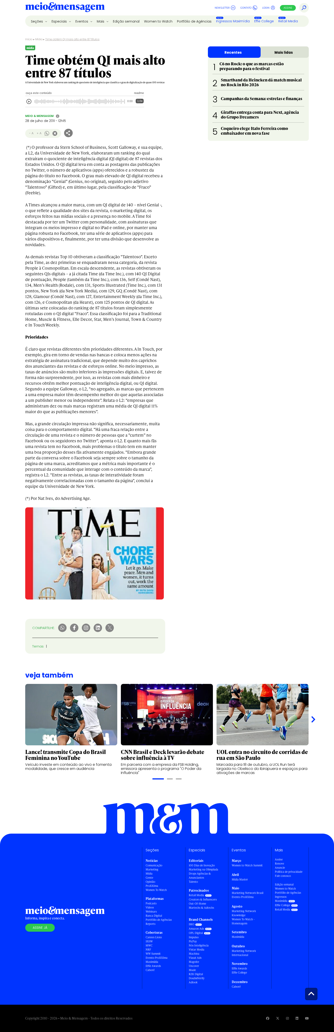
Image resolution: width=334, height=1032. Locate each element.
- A (31, 133)
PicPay (193, 941)
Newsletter (222, 8)
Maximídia (152, 962)
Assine (288, 8)
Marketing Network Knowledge (244, 913)
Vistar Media (196, 949)
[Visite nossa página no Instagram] (287, 1018)
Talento (193, 882)
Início (28, 39)
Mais (101, 21)
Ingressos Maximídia (233, 21)
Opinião (150, 882)
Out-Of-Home (197, 904)
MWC (149, 945)
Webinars (151, 911)
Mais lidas (283, 52)
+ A (39, 133)
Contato (246, 8)
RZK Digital (196, 974)
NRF (148, 949)
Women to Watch (158, 21)
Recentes (233, 52)
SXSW (149, 941)
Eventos (82, 21)
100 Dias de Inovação (202, 865)
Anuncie (280, 868)
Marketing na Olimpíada (203, 869)
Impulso (194, 937)
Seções (37, 21)
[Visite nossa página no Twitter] (277, 1018)
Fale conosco (283, 876)
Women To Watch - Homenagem (243, 921)
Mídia (38, 39)
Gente (149, 878)
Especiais (60, 21)
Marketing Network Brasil (247, 893)
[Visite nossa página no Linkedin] (297, 1018)
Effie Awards (153, 966)
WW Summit (153, 954)
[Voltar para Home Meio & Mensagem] (65, 7)
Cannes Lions (154, 937)
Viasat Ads (195, 958)
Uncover (194, 966)
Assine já (40, 927)
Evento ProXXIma (156, 958)
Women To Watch (156, 890)
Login (265, 8)
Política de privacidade (288, 872)
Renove (279, 863)
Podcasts (151, 903)
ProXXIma (152, 886)
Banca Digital (154, 916)
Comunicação (154, 865)
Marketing (152, 869)
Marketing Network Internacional (244, 953)
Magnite (194, 962)
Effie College (264, 21)
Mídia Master (240, 879)
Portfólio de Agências (194, 21)
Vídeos (150, 907)
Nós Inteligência (199, 945)
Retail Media (288, 21)
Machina (194, 954)
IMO (191, 924)
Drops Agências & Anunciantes (200, 876)
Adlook (193, 982)
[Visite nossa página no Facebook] (267, 1018)
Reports (150, 924)
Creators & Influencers (203, 899)
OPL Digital (196, 933)
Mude (192, 970)
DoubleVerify (196, 978)
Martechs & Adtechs (201, 908)
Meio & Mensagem (39, 116)
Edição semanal (126, 21)
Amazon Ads (196, 929)
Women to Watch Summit (247, 865)
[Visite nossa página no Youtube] (307, 1018)
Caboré (150, 970)
